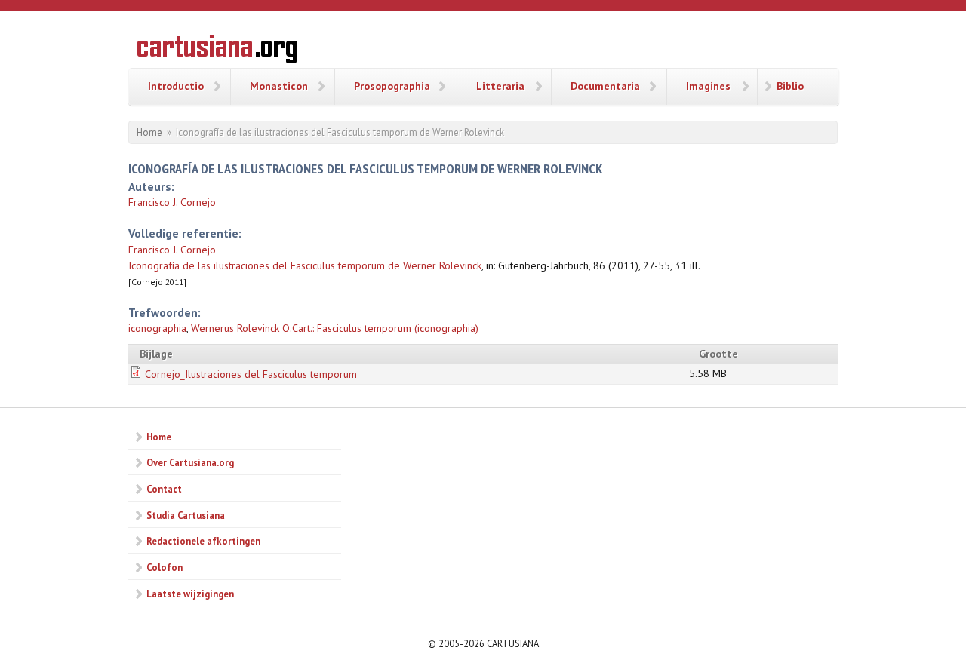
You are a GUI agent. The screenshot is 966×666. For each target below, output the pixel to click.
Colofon (164, 567)
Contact (164, 489)
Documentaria (605, 86)
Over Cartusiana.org (190, 462)
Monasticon (279, 86)
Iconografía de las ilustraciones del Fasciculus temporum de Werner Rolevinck (304, 265)
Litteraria (500, 86)
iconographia (157, 328)
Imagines (708, 86)
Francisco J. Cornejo (172, 202)
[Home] (217, 51)
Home (149, 132)
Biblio (790, 86)
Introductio (176, 86)
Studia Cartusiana (185, 515)
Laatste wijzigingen (190, 594)
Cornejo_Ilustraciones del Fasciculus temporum (251, 374)
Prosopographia (392, 86)
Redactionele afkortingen (203, 541)
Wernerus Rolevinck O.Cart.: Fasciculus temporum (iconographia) (334, 328)
